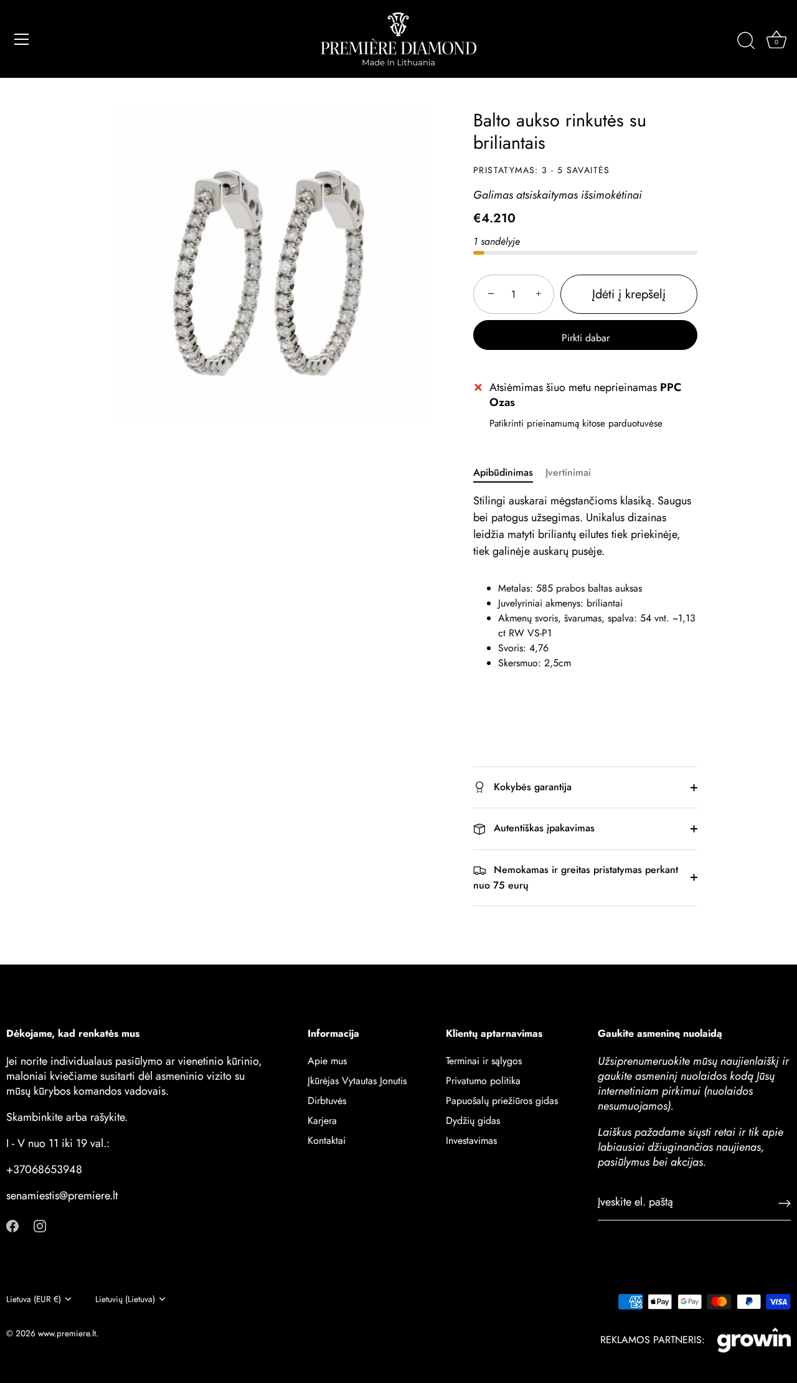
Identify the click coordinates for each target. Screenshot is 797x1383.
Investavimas (471, 1140)
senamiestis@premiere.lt (62, 1195)
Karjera (322, 1120)
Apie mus (327, 1060)
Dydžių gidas (473, 1120)
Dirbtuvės (327, 1100)
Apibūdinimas (503, 472)
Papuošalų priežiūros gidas (502, 1100)
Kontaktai (327, 1140)
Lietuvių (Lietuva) (125, 1299)
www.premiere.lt (67, 1333)
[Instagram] (40, 1224)
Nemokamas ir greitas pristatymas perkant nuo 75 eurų (575, 877)
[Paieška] (746, 41)
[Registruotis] (784, 1202)
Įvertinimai (568, 472)
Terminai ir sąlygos (484, 1060)
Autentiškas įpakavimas (543, 828)
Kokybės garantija (531, 787)
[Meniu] (21, 39)
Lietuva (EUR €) (33, 1299)
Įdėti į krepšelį (629, 294)
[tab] (509, 472)
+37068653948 (44, 1169)
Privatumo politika (483, 1080)
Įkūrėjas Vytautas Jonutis (357, 1080)
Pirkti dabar (586, 338)
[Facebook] (12, 1224)
